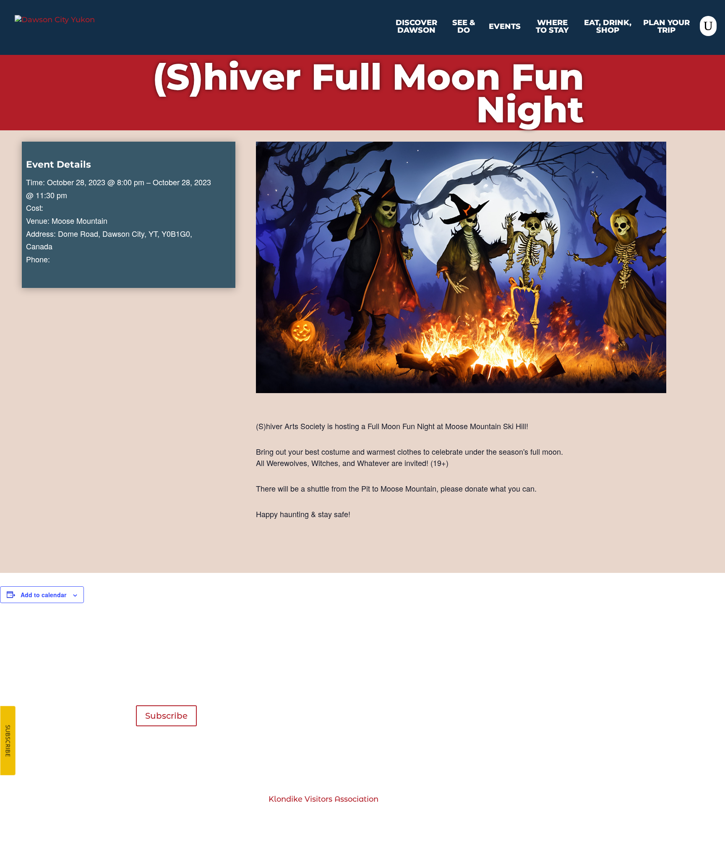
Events (505, 27)
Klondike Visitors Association (323, 799)
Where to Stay (552, 27)
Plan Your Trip (666, 27)
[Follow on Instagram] (562, 763)
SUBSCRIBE (8, 741)
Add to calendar (43, 594)
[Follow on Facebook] (543, 763)
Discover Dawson (416, 27)
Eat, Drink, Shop (607, 27)
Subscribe (166, 716)
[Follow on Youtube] (582, 763)
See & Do (463, 27)
